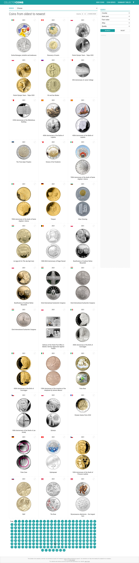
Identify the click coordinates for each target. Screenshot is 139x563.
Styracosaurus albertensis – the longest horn (83, 515)
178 (48, 544)
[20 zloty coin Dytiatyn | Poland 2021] (64, 395)
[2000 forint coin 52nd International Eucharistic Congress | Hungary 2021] (93, 268)
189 (87, 544)
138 (77, 537)
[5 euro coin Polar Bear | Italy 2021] (93, 353)
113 (73, 534)
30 (33, 524)
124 (26, 537)
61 (58, 528)
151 (37, 540)
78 (33, 531)
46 (91, 524)
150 (33, 540)
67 (80, 528)
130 (48, 537)
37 (58, 524)
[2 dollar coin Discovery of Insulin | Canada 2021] (64, 20)
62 (62, 528)
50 (19, 528)
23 (95, 521)
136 (69, 537)
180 (55, 544)
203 (51, 547)
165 (87, 540)
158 (62, 540)
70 (91, 528)
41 (73, 524)
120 (12, 537)
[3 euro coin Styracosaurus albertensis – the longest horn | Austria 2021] (93, 479)
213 (87, 547)
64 (69, 528)
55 (37, 528)
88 (69, 531)
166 (91, 540)
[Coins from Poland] (72, 20)
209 (73, 547)
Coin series (111, 2)
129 (44, 537)
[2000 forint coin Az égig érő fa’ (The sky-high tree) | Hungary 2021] (35, 226)
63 (66, 528)
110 (62, 534)
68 (84, 528)
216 (42, 550)
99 (23, 534)
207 (66, 547)
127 (37, 537)
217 (46, 550)
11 (51, 521)
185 (73, 544)
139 (80, 537)
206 (62, 547)
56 (41, 528)
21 (87, 521)
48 (12, 528)
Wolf (23, 514)
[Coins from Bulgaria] (72, 184)
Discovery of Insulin (53, 55)
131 (51, 537)
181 (59, 544)
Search (107, 30)
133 (59, 537)
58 (48, 528)
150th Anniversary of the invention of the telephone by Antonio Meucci (53, 389)
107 (51, 534)
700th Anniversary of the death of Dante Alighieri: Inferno (83, 178)
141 (87, 537)
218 (50, 550)
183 (66, 544)
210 (77, 547)
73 (15, 531)
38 (62, 524)
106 (48, 534)
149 (30, 540)
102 (33, 534)
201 (44, 547)
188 (84, 544)
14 (62, 521)
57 (44, 528)
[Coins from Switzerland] (42, 437)
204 (55, 547)
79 (37, 531)
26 (19, 524)
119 (95, 534)
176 (41, 544)
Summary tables (124, 2)
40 (69, 524)
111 (66, 534)
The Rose (53, 514)
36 (55, 524)
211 (80, 547)
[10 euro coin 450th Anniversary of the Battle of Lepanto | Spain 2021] (93, 100)
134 (62, 537)
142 (91, 537)
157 (59, 540)
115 (80, 534)
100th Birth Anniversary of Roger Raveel (53, 261)
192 (12, 547)
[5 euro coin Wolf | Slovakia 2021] (35, 479)
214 (91, 547)
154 (48, 540)
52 (26, 528)
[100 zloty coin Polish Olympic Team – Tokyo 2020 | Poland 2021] (35, 60)
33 (44, 524)
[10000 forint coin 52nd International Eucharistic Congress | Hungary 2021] (64, 268)
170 (19, 544)
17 (73, 521)
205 (59, 547)
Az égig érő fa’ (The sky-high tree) (24, 261)
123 (23, 537)
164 (84, 540)
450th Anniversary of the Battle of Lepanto (53, 136)
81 (44, 531)
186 (77, 544)
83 (51, 531)
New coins (100, 2)
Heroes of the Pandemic (53, 162)
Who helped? (72, 560)
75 (23, 531)
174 (33, 544)
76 (26, 531)
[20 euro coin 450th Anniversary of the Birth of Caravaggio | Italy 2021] (35, 353)
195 (23, 547)
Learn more (87, 561)
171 (23, 544)
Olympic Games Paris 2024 (83, 415)
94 (91, 531)
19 (80, 521)
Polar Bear (83, 388)
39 (66, 524)
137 (73, 537)
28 (26, 524)
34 (48, 524)
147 (23, 540)
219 (53, 550)
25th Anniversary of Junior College (82, 80)
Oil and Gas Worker (53, 95)
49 (15, 528)
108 (55, 534)
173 (30, 544)
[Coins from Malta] (72, 60)
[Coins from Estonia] (13, 142)
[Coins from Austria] (42, 479)
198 (33, 547)
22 (91, 521)
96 (12, 534)
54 (33, 528)
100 (26, 534)
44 (84, 524)
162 (77, 540)
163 (80, 540)
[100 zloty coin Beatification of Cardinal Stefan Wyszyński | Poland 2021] (35, 268)
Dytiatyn (53, 430)
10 (48, 521)
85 (58, 531)
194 (19, 547)
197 (30, 547)
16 (69, 521)
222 (64, 550)
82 (48, 531)
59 (51, 528)
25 (15, 524)
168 (12, 544)
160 (69, 540)
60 (55, 528)
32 (41, 524)
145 (15, 540)
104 (41, 534)
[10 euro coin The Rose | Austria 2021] (64, 479)
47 (94, 524)
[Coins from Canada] (42, 20)
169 (15, 544)
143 (95, 537)
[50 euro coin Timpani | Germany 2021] (64, 184)
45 (87, 524)
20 (84, 521)
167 (95, 540)
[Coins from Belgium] (42, 226)
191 (95, 544)
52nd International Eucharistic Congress (53, 303)
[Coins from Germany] (42, 184)
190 (91, 544)
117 (87, 534)
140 (84, 537)
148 (26, 540)
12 (55, 521)
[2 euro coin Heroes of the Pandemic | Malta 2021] (64, 142)
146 (19, 540)
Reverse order (92, 14)
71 (94, 528)
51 (23, 528)
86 (62, 531)
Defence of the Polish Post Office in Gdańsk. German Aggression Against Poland (53, 346)
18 (77, 521)
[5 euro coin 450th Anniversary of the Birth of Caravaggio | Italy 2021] (93, 309)
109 (59, 534)
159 (66, 540)
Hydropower (53, 472)
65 (73, 528)
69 (87, 528)
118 (91, 534)
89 (73, 531)
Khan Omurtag (82, 219)
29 (30, 524)
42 (76, 524)
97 (15, 534)
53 (30, 528)
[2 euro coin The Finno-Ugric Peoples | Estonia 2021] (35, 142)
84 (55, 531)
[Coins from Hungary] (13, 226)
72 (12, 531)
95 (94, 531)
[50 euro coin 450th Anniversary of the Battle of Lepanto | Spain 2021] (64, 100)
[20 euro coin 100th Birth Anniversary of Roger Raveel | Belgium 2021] (64, 226)
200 (41, 547)
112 (69, 534)
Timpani (53, 219)
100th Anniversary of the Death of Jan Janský (23, 431)
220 (57, 550)
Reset (123, 30)
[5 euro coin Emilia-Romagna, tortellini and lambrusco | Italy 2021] (35, 20)
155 (51, 540)
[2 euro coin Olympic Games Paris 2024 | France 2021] (93, 395)
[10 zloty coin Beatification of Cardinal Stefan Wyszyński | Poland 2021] (93, 226)
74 (19, 531)
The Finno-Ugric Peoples (23, 162)
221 (60, 550)
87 (66, 531)
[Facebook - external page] (133, 2)
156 (55, 540)
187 (80, 544)
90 (76, 531)
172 (26, 544)
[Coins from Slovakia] (13, 479)
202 (48, 547)
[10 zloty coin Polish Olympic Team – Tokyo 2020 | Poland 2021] (93, 20)
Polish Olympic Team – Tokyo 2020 (82, 55)
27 (23, 524)
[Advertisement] (115, 65)
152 (41, 540)
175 (37, 544)
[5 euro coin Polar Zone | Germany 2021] (35, 437)
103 (37, 534)
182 (62, 544)
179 (51, 544)
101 (30, 534)
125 (30, 537)
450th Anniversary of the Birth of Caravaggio (83, 346)
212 (84, 547)
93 (87, 531)
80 (41, 531)
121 (15, 537)
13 (59, 521)
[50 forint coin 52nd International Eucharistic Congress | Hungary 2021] (35, 309)
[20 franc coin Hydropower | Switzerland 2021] (64, 437)
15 (66, 521)
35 (51, 524)
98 (19, 534)
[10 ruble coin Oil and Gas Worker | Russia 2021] (64, 60)
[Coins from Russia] (42, 60)
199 (37, 547)
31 (37, 524)
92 (84, 531)
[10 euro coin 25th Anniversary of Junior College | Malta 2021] (93, 60)
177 (44, 544)
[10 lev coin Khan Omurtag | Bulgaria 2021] (93, 184)
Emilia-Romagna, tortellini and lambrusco (23, 55)
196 (26, 547)
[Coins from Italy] (13, 20)
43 (80, 524)
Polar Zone (24, 472)
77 (30, 531)
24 (12, 524)
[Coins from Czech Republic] (13, 395)
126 (33, 537)
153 (44, 540)
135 (66, 537)
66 (76, 528)
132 (55, 537)
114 (77, 534)
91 (80, 531)
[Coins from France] (72, 395)
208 (69, 547)
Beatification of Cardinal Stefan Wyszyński (82, 262)
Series (11, 8)
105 (44, 534)
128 (41, 537)
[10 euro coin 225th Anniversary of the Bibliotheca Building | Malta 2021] (35, 100)
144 (12, 540)
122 (19, 537)
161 (73, 540)
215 (95, 547)
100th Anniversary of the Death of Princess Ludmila (82, 473)
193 (15, 547)
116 (84, 534)
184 (69, 544)
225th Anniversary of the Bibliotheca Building (24, 121)
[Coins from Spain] (42, 100)
